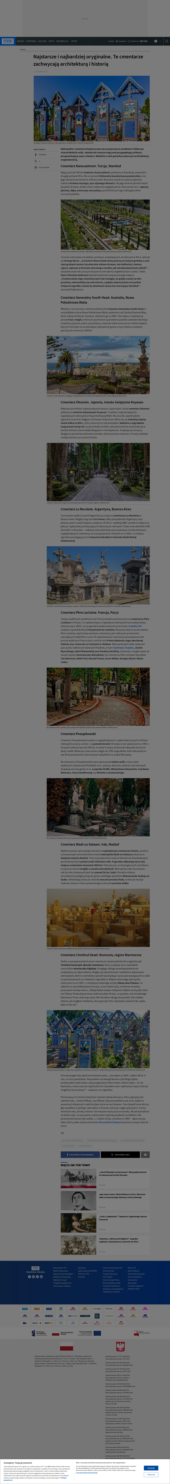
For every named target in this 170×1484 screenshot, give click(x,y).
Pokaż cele (151, 1475)
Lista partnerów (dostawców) (86, 1473)
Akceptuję (151, 1468)
